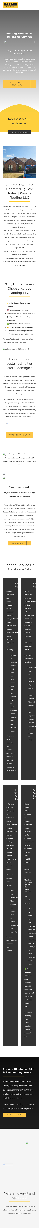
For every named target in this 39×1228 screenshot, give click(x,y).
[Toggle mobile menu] (35, 6)
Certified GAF (19, 487)
